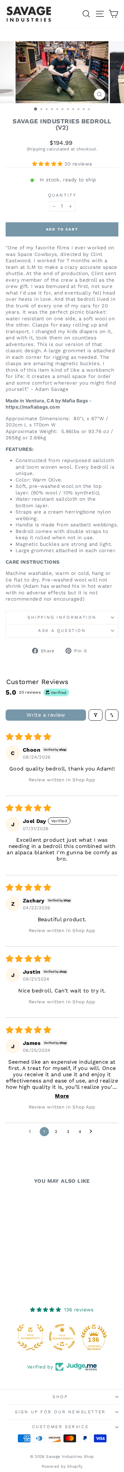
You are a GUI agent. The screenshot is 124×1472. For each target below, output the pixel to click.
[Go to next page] (92, 1131)
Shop (60, 1396)
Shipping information (62, 617)
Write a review (45, 715)
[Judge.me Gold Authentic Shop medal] (30, 1337)
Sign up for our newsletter (60, 1411)
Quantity (62, 195)
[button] (48, 164)
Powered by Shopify (62, 1466)
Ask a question (62, 630)
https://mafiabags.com (33, 407)
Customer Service (60, 1426)
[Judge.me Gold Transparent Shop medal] (62, 1337)
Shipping (36, 148)
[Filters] (96, 715)
